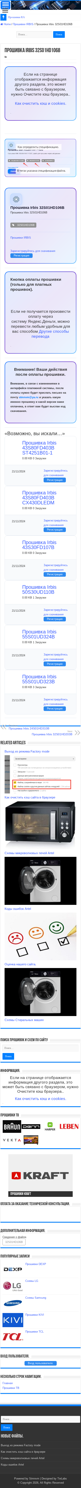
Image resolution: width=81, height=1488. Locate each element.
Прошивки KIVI (34, 1314)
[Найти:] (34, 34)
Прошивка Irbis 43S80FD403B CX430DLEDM (39, 497)
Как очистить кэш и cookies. (40, 103)
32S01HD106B (25, 225)
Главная (7, 1383)
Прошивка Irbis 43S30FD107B (39, 545)
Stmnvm (34, 1478)
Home (7, 24)
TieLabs (62, 1478)
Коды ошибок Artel (18, 908)
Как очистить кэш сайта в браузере (30, 797)
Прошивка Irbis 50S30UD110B (39, 589)
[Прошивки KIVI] (12, 1320)
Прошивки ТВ (10, 1387)
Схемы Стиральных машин (24, 1020)
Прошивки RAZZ (18, 17)
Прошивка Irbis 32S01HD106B (37, 208)
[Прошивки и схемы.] (40, 5)
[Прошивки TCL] (12, 1337)
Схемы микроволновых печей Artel (29, 853)
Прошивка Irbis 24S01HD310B (29, 727)
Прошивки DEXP (35, 1264)
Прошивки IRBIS (23, 24)
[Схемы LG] (12, 1286)
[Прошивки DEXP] (12, 1269)
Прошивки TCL (34, 1331)
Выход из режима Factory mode (27, 751)
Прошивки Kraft (20, 1194)
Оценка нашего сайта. (20, 964)
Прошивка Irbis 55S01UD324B (39, 634)
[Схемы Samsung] (12, 1303)
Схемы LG (31, 1280)
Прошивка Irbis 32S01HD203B (52, 733)
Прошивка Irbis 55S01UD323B (39, 679)
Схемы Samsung (35, 1297)
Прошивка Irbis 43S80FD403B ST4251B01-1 (39, 448)
